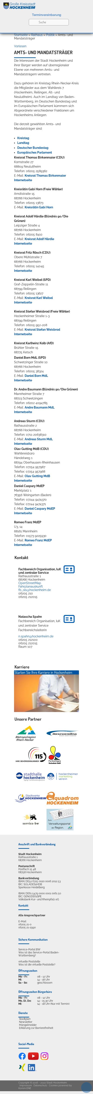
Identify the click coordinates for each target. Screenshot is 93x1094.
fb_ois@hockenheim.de (34, 590)
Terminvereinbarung (46, 15)
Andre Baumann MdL (40, 407)
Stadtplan (24, 1018)
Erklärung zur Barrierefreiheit (36, 1028)
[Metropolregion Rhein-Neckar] (25, 733)
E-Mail (22, 921)
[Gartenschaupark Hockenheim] (54, 755)
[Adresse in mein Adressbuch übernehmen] (69, 574)
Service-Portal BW (29, 949)
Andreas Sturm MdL (39, 439)
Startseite (21, 35)
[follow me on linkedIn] (32, 1070)
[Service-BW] (31, 819)
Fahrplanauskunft (30, 586)
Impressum (25, 1085)
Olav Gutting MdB (37, 476)
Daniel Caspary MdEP (40, 508)
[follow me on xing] (22, 1070)
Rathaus (37, 35)
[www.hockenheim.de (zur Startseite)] (46, 5)
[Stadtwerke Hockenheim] (31, 798)
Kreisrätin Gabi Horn (39, 207)
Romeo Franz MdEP (38, 540)
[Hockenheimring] (62, 733)
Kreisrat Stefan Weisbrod (42, 329)
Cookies (53, 1085)
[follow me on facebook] (22, 1059)
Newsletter (25, 1021)
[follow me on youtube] (33, 1059)
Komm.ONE (24, 1088)
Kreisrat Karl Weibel (39, 298)
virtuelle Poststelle (29, 961)
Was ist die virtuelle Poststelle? (36, 964)
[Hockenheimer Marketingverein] (62, 776)
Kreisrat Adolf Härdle (39, 239)
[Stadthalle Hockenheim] (31, 776)
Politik (50, 35)
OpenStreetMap (29, 583)
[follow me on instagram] (44, 1059)
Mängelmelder (28, 1024)
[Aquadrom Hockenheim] (62, 798)
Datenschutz (40, 1085)
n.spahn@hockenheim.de (35, 636)
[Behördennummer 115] (31, 755)
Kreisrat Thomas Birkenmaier (45, 175)
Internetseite (23, 180)
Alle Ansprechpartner (31, 915)
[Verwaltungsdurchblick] (60, 819)
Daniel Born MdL (36, 375)
